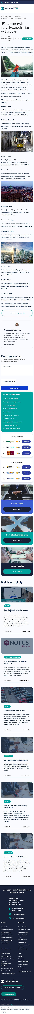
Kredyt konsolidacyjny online (12, 402)
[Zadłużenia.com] (9, 8)
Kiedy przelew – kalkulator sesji (13, 422)
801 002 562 (14, 2)
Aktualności (27, 38)
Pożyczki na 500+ (9, 418)
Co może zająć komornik (11, 425)
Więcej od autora (9, 344)
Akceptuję (3, 1012)
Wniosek (26, 441)
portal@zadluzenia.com (18, 918)
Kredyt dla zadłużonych (11, 398)
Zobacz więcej (17, 509)
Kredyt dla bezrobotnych (11, 415)
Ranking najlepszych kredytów (12, 987)
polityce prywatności (24, 1009)
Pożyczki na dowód (9, 405)
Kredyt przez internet (10, 408)
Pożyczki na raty (9, 412)
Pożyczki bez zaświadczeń (12, 428)
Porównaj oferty (9, 994)
